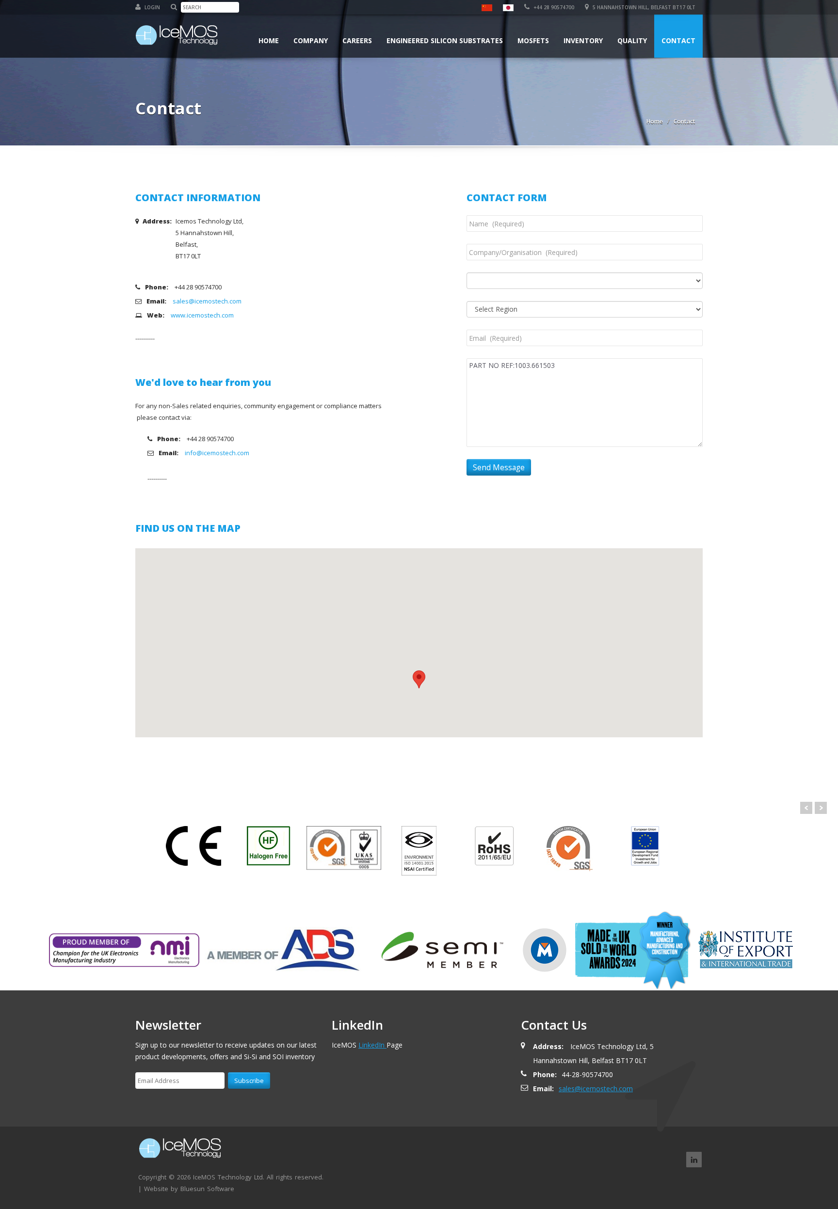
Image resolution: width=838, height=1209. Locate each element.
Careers (357, 40)
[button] (419, 679)
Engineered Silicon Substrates (445, 40)
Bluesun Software (207, 1188)
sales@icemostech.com (207, 301)
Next (821, 808)
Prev (806, 808)
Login (151, 7)
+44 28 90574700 (553, 7)
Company (310, 40)
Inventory (583, 40)
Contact (678, 40)
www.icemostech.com (202, 315)
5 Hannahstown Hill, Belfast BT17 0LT (643, 7)
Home (268, 40)
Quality (632, 40)
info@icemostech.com (217, 452)
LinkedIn (372, 1045)
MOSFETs (533, 40)
